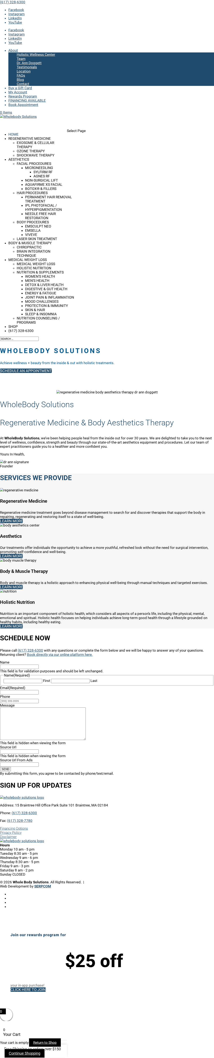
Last (93, 681)
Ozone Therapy (31, 151)
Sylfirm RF (42, 172)
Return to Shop (45, 1042)
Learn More (11, 521)
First (46, 681)
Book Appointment (23, 105)
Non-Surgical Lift (41, 180)
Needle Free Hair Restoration (40, 216)
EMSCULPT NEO (38, 226)
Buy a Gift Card (20, 88)
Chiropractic (29, 247)
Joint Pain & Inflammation (49, 297)
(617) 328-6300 (12, 2)
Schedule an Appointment (26, 371)
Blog (20, 80)
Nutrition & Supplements (40, 272)
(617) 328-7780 (19, 821)
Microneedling (39, 168)
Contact (23, 84)
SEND (5, 769)
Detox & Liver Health (44, 285)
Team (21, 59)
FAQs (21, 75)
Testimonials (27, 67)
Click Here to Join (28, 989)
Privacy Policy (11, 832)
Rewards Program (22, 96)
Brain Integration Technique (33, 253)
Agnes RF (41, 176)
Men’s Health (37, 280)
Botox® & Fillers (40, 189)
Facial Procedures (34, 163)
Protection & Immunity (46, 306)
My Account (17, 92)
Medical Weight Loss (36, 264)
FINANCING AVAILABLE (27, 100)
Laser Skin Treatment (37, 239)
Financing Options (14, 828)
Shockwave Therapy (35, 155)
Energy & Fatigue (40, 293)
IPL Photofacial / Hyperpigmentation (43, 207)
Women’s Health (40, 276)
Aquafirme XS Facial (43, 184)
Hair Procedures (32, 193)
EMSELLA (33, 230)
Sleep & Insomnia (41, 314)
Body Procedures (33, 222)
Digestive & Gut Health (46, 289)
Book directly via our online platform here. (60, 654)
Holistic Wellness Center (36, 54)
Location (24, 71)
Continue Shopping (24, 1053)
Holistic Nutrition (34, 268)
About (13, 50)
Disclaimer (8, 837)
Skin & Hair (35, 310)
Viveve (31, 235)
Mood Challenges (42, 301)
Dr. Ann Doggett (29, 63)
